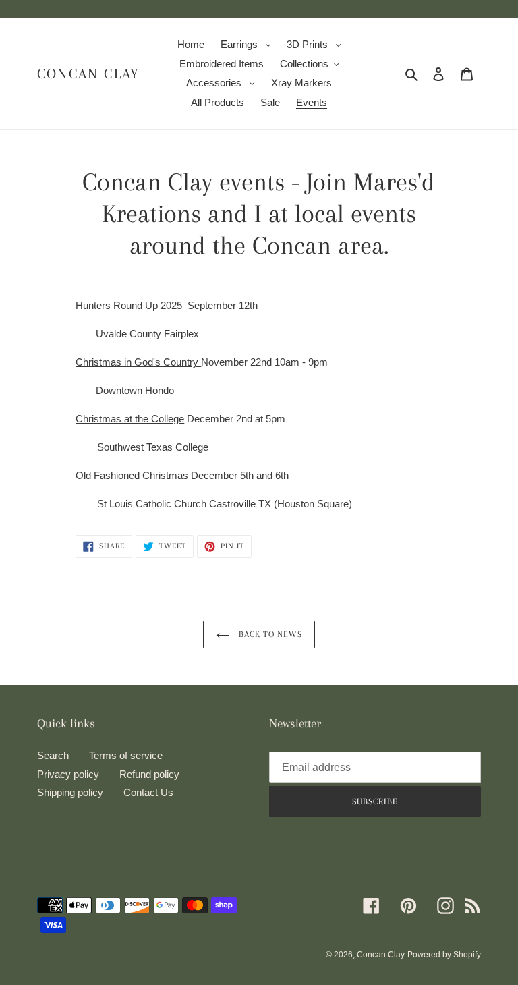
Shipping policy (70, 792)
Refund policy (149, 774)
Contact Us (148, 792)
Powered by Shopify (444, 954)
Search (53, 755)
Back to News (269, 634)
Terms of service (126, 755)
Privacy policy (68, 774)
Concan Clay (88, 73)
